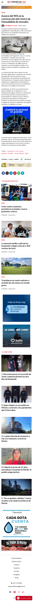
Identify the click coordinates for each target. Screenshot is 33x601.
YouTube (16, 571)
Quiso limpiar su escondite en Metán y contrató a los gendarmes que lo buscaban (16, 407)
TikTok (16, 578)
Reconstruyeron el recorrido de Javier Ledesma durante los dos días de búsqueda (16, 376)
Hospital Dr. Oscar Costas (15, 151)
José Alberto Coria (10, 25)
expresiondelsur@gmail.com (16, 586)
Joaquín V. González (7, 153)
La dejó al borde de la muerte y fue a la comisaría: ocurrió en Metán (15, 438)
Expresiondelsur (16, 558)
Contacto (16, 565)
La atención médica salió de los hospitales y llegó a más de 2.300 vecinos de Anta (15, 245)
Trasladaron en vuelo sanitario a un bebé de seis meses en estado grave (15, 282)
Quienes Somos (16, 561)
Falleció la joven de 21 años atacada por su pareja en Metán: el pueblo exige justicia (16, 469)
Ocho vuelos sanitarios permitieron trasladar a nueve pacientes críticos (14, 209)
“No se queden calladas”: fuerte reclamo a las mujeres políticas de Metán (16, 500)
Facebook (17, 568)
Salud (3, 12)
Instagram (16, 574)
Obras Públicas (19, 153)
